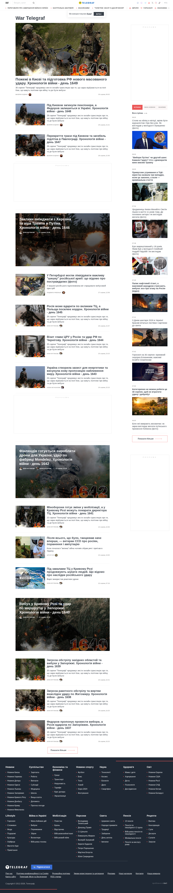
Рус (165, 3)
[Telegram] (145, 3)
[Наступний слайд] (169, 8)
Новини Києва (13, 772)
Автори (135, 8)
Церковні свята (108, 821)
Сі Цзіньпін (83, 832)
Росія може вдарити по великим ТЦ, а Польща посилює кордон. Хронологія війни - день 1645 (78, 309)
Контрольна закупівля (63, 8)
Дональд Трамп (84, 828)
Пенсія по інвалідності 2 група (133, 826)
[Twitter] (152, 2)
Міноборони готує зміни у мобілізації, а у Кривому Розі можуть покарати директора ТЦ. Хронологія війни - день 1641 (77, 510)
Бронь (57, 825)
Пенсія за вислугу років (133, 843)
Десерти (152, 834)
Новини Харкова (14, 777)
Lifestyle (10, 815)
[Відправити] (33, 3)
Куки (89, 14)
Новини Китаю (155, 789)
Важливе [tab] (162, 107)
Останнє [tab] (137, 107)
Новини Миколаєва (15, 810)
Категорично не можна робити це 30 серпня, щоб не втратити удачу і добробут (149, 392)
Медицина (35, 789)
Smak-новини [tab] (149, 107)
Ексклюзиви (83, 8)
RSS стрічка (55, 877)
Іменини (105, 842)
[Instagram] (156, 3)
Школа (34, 793)
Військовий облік (61, 838)
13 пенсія (129, 821)
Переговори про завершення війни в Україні (28, 8)
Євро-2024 (82, 789)
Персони (81, 815)
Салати (152, 838)
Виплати (34, 781)
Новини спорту (85, 767)
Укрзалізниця (60, 796)
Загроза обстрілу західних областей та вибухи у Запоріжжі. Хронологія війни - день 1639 (75, 663)
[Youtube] (149, 3)
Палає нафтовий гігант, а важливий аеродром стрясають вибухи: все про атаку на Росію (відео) (148, 287)
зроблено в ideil (159, 883)
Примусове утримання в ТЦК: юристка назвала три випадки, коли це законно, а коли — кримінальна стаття (148, 176)
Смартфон (106, 789)
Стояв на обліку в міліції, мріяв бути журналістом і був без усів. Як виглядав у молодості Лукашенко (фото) (149, 124)
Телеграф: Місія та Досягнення (33, 877)
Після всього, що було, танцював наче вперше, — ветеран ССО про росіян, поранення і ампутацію (74, 541)
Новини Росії (154, 781)
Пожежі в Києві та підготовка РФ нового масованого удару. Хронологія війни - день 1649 (61, 81)
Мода (9, 829)
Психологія (130, 785)
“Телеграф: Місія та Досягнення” (109, 8)
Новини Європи (155, 772)
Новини (10, 767)
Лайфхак (11, 842)
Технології (105, 772)
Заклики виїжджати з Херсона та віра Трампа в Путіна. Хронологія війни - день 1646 (45, 223)
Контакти (139, 874)
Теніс (80, 781)
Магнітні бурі (12, 846)
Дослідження (130, 789)
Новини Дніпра (13, 781)
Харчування (130, 777)
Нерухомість (59, 784)
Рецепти (151, 815)
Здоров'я (128, 767)
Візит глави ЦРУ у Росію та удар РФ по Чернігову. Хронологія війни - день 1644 (75, 338)
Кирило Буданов (85, 844)
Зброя (33, 834)
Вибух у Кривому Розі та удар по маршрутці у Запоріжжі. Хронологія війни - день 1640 (45, 608)
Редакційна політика (61, 874)
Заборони (105, 834)
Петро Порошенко (86, 848)
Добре (98, 14)
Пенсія (127, 815)
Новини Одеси (13, 785)
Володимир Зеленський (83, 822)
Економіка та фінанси (60, 768)
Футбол (81, 772)
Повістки (58, 821)
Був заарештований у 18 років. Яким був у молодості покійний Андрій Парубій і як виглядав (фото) (147, 250)
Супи (151, 829)
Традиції (105, 829)
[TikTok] (159, 3)
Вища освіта (36, 797)
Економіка (162, 8)
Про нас (9, 874)
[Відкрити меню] (7, 3)
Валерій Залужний (86, 840)
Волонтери (35, 838)
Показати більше (58, 750)
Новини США (154, 777)
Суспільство (36, 767)
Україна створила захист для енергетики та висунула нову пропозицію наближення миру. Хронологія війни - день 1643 (77, 371)
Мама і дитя (130, 772)
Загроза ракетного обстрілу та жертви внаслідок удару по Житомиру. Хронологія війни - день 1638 (77, 694)
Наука (103, 767)
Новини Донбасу (14, 801)
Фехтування (83, 793)
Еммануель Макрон (86, 836)
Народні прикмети (109, 825)
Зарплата (35, 772)
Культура (11, 838)
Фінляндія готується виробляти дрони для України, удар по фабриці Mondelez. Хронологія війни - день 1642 (47, 457)
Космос (104, 777)
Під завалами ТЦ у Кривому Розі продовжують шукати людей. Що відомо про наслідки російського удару (76, 572)
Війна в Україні (37, 815)
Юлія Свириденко (85, 856)
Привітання (12, 850)
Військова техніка (38, 842)
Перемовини (36, 829)
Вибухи (34, 825)
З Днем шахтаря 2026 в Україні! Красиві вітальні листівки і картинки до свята (149, 323)
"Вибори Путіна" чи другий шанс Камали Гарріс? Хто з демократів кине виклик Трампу (149, 160)
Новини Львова (14, 789)
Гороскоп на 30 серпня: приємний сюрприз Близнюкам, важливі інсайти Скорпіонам (148, 357)
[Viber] (141, 3)
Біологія (105, 781)
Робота (34, 777)
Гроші (56, 775)
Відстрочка (59, 829)
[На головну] (86, 3)
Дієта (127, 781)
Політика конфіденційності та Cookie (32, 874)
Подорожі (11, 834)
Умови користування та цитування (89, 874)
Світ (149, 767)
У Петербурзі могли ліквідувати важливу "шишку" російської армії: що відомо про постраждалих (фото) (76, 278)
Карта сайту (11, 877)
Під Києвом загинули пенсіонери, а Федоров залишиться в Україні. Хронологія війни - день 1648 (77, 108)
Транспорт (59, 779)
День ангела (106, 838)
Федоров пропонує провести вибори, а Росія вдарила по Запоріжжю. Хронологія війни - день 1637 (76, 724)
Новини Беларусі (156, 793)
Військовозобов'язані (63, 834)
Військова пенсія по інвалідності (133, 833)
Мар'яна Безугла (85, 852)
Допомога (35, 801)
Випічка (152, 821)
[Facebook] (137, 3)
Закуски (152, 842)
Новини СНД (154, 785)
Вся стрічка (137, 113)
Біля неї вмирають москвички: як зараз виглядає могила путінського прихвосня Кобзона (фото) (149, 426)
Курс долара (59, 792)
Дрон (103, 785)
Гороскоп (148, 8)
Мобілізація (59, 815)
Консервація (154, 825)
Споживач (11, 825)
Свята (103, 815)
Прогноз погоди (37, 806)
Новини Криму (13, 806)
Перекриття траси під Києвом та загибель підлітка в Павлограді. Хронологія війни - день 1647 (76, 139)
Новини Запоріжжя (15, 793)
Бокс (80, 777)
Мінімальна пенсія (133, 838)
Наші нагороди (125, 874)
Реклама (111, 874)
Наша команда (153, 874)
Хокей (80, 785)
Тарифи (57, 788)
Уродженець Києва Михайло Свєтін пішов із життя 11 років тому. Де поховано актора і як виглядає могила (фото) (149, 213)
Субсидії (34, 785)
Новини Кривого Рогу (16, 797)
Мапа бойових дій (38, 821)
